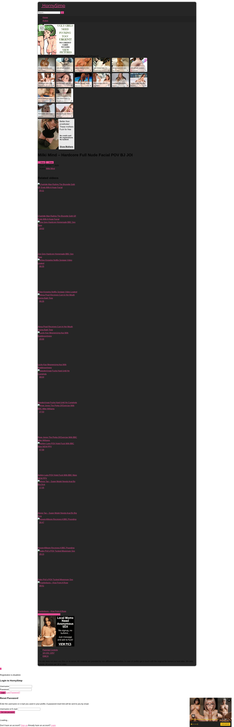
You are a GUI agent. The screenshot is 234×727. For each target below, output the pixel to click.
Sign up (24, 725)
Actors (45, 21)
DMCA (46, 656)
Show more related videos (49, 614)
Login (3, 693)
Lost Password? (13, 692)
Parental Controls (50, 650)
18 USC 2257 (48, 653)
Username (4, 686)
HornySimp (53, 5)
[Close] (0, 672)
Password (4, 689)
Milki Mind (50, 169)
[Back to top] (0, 669)
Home (45, 17)
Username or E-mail (8, 709)
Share (50, 162)
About (42, 162)
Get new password (7, 712)
